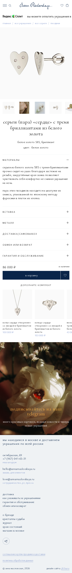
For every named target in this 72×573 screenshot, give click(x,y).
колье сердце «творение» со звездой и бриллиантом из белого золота (17, 325)
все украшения (23, 23)
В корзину (31, 275)
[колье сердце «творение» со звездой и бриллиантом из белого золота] (17, 304)
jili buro (65, 568)
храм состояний (12, 527)
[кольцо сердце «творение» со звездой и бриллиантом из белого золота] (49, 304)
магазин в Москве (13, 530)
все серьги (41, 23)
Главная (7, 23)
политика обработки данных (18, 560)
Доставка (8, 494)
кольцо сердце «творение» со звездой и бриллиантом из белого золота (48, 327)
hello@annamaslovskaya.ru (19, 469)
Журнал (7, 523)
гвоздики (55, 23)
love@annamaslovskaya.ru (18, 479)
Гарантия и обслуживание (18, 502)
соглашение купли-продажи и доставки (24, 554)
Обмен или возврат (14, 506)
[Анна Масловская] (36, 5)
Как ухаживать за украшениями (21, 498)
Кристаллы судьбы (14, 519)
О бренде (8, 515)
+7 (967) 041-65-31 (14, 458)
